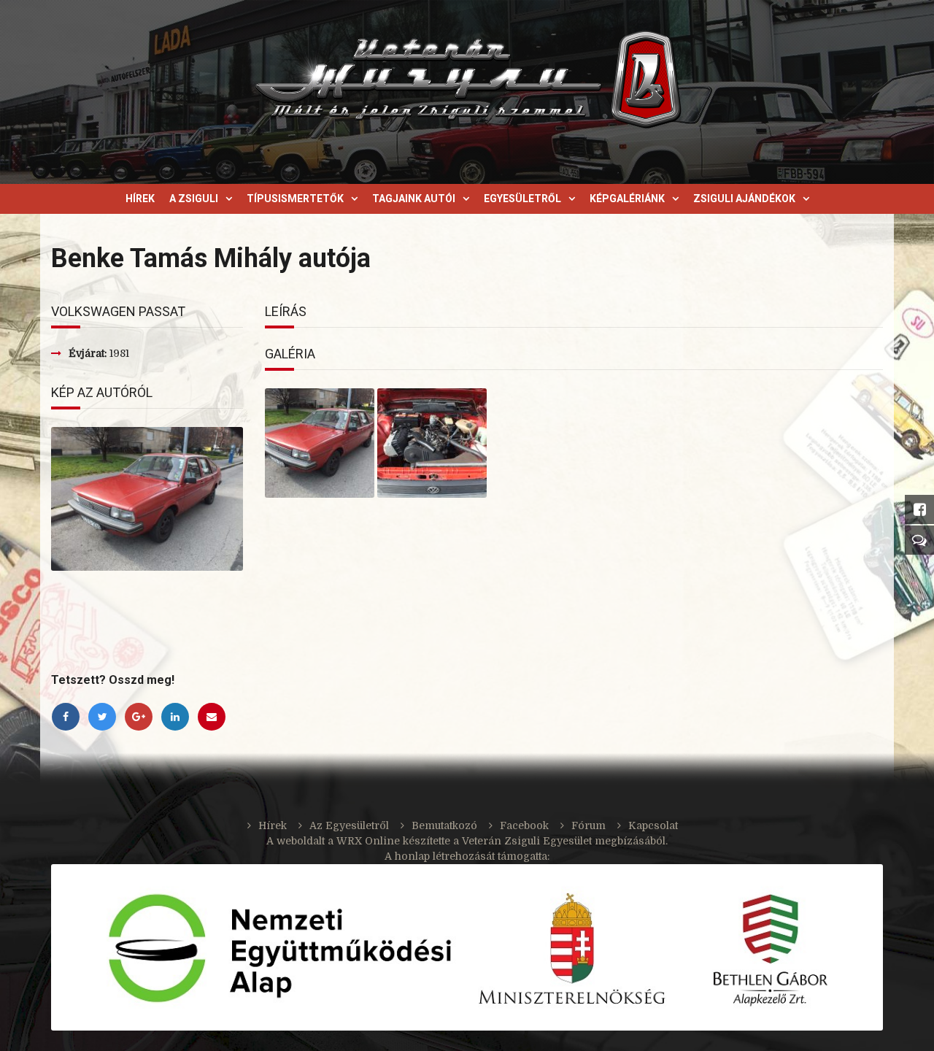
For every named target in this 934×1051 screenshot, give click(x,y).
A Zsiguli (193, 198)
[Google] (142, 717)
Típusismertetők (295, 198)
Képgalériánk (627, 198)
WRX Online (368, 841)
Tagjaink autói (413, 198)
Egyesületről (522, 198)
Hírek (140, 198)
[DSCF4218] (432, 443)
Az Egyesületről (349, 825)
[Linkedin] (179, 717)
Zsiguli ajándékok (744, 198)
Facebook (524, 825)
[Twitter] (106, 717)
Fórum (588, 825)
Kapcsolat (653, 825)
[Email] (214, 717)
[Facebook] (69, 717)
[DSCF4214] (319, 443)
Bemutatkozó (444, 825)
